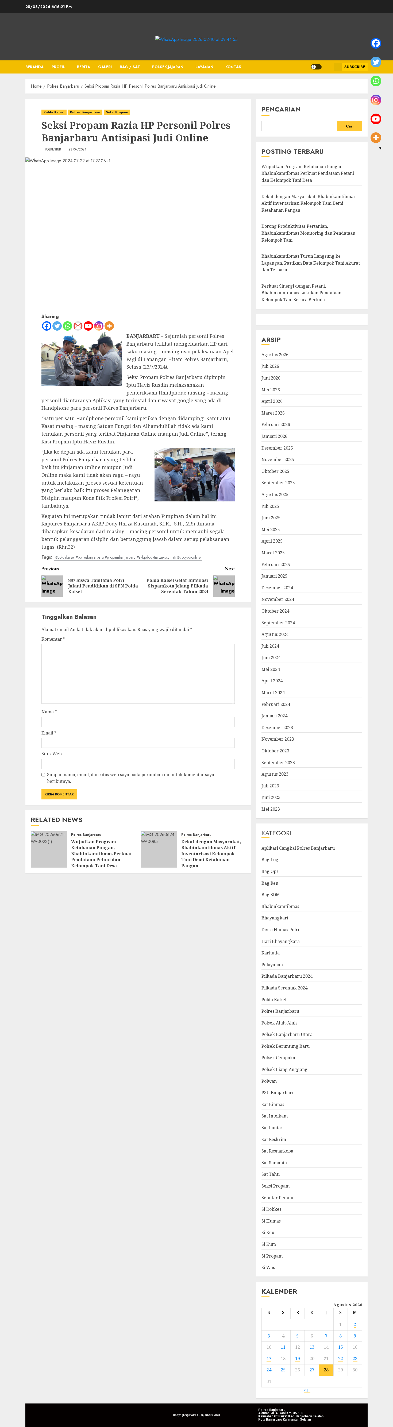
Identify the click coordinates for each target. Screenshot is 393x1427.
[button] (327, 67)
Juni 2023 (270, 797)
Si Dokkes (271, 1209)
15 (340, 1347)
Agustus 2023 (274, 774)
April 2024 (272, 681)
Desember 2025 (277, 448)
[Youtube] (88, 326)
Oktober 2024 (275, 611)
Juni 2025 (270, 518)
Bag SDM (270, 895)
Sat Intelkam (274, 1116)
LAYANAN (204, 66)
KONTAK (233, 66)
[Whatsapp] (67, 326)
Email (48, 733)
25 (283, 1370)
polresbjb (53, 150)
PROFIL (58, 66)
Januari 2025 (274, 576)
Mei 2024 (270, 669)
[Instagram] (98, 326)
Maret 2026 (273, 413)
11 (283, 1347)
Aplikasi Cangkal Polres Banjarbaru (298, 848)
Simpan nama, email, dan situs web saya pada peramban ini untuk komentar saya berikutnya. (130, 778)
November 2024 (277, 599)
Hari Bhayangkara (280, 941)
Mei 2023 (270, 809)
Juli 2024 (270, 646)
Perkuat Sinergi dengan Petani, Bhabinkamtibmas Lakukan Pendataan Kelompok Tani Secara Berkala (301, 293)
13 (312, 1347)
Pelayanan (272, 965)
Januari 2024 (274, 716)
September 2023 (278, 762)
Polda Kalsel (54, 112)
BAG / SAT (130, 66)
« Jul (307, 1390)
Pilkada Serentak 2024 (284, 988)
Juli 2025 (270, 506)
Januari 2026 (274, 436)
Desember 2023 (277, 727)
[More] (109, 326)
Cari (349, 126)
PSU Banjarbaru (278, 1093)
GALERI (105, 66)
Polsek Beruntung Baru (285, 1046)
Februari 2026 (275, 424)
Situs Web (51, 754)
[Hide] (380, 148)
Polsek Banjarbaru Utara (287, 1034)
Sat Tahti (270, 1174)
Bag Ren (269, 883)
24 (269, 1370)
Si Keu (267, 1232)
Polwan (269, 1081)
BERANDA (34, 66)
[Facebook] (46, 326)
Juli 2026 (270, 366)
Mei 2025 (270, 529)
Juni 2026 (270, 378)
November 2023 (277, 739)
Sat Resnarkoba (277, 1151)
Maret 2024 (273, 692)
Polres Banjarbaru (85, 112)
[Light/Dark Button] (316, 66)
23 (355, 1359)
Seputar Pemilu (277, 1198)
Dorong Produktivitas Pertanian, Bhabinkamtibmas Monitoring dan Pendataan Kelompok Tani (308, 233)
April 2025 (272, 541)
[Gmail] (78, 326)
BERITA (83, 66)
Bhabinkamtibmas (280, 906)
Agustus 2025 (274, 494)
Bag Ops (269, 871)
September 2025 (278, 483)
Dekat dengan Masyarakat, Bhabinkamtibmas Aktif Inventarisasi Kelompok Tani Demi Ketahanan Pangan (211, 854)
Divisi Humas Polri (280, 930)
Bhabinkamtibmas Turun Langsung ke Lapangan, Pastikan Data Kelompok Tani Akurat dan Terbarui (310, 263)
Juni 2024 (270, 657)
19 (297, 1359)
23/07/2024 (77, 150)
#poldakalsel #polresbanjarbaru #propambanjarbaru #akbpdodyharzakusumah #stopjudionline (128, 557)
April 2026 (272, 401)
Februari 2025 (275, 564)
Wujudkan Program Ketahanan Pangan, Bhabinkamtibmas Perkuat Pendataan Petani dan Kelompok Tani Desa (101, 854)
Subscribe (354, 66)
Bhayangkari (274, 918)
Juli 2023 (270, 786)
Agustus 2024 (274, 634)
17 (269, 1359)
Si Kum (268, 1244)
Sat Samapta (274, 1163)
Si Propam (272, 1256)
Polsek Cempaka (278, 1058)
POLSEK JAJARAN (167, 66)
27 (312, 1370)
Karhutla (270, 953)
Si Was (268, 1267)
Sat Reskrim (273, 1139)
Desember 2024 (277, 588)
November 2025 (277, 459)
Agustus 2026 (274, 355)
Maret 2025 (273, 553)
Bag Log (269, 860)
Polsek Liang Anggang (284, 1069)
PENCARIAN (281, 109)
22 (340, 1359)
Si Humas (271, 1221)
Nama (49, 712)
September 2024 (278, 623)
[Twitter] (57, 326)
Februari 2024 (275, 704)
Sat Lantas (272, 1128)
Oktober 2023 (275, 751)
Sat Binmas (272, 1104)
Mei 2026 (270, 390)
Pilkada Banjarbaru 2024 (287, 976)
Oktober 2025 (275, 471)
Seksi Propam (117, 112)
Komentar (53, 639)
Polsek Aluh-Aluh (279, 1023)
